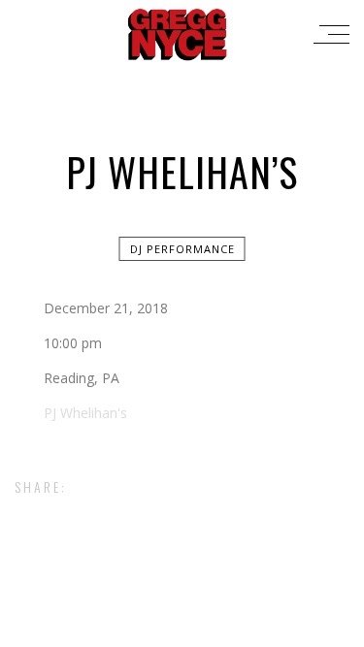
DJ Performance (182, 249)
